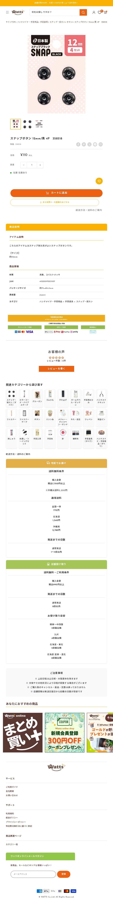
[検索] (83, 12)
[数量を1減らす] (23, 165)
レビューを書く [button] (56, 369)
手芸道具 (44, 22)
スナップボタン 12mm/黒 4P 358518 (90, 22)
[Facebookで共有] (78, 144)
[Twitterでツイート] (89, 144)
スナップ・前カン (57, 22)
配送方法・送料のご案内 (89, 210)
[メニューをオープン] (7, 12)
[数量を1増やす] (40, 165)
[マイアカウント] (93, 12)
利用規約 (10, 814)
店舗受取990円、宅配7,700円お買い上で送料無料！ (56, 3)
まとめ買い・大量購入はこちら (56, 202)
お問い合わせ (12, 796)
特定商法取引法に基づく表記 (19, 826)
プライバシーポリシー (16, 822)
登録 (64, 874)
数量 (12, 165)
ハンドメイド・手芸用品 (27, 22)
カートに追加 (59, 193)
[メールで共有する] (95, 144)
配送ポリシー (12, 818)
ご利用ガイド (12, 787)
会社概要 (10, 791)
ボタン (70, 22)
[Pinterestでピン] (84, 144)
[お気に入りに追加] (99, 181)
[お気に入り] (99, 12)
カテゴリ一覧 (12, 845)
